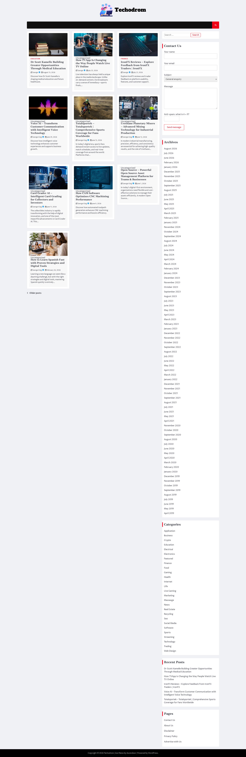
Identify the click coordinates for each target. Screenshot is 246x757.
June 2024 (169, 250)
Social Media (170, 623)
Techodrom (109, 753)
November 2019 (172, 481)
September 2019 (172, 490)
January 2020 (170, 471)
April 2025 (169, 208)
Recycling (168, 614)
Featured (168, 558)
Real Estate (169, 609)
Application (169, 531)
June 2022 (169, 361)
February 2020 (171, 467)
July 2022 (168, 356)
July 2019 (168, 499)
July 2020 (168, 444)
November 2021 (172, 388)
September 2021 (172, 398)
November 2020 (172, 425)
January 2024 (170, 273)
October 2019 (171, 485)
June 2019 (169, 504)
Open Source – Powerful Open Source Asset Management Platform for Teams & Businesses (137, 174)
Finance (124, 58)
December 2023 (172, 278)
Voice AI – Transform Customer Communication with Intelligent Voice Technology (47, 128)
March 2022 (170, 374)
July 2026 (168, 153)
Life (166, 586)
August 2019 (170, 494)
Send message (174, 127)
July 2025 (168, 194)
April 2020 (169, 458)
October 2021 (171, 393)
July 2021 (168, 407)
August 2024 (170, 241)
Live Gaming (170, 591)
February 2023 (171, 324)
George (35, 72)
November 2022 (172, 338)
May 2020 (169, 453)
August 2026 (170, 148)
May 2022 (169, 365)
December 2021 (172, 384)
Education (35, 58)
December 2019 (172, 476)
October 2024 (171, 231)
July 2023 (168, 301)
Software (168, 627)
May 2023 (169, 310)
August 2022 (170, 351)
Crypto (167, 540)
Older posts (35, 293)
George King (37, 137)
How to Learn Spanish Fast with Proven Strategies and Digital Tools (48, 263)
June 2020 (169, 448)
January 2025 (170, 222)
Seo (166, 618)
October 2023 (171, 287)
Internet (168, 581)
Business (168, 535)
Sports (167, 632)
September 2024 (172, 236)
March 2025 (170, 213)
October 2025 (171, 181)
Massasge (169, 600)
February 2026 (171, 162)
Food (166, 568)
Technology (169, 641)
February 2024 (171, 268)
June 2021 (169, 411)
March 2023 (170, 319)
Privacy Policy (170, 736)
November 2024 (172, 227)
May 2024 (169, 254)
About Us (168, 725)
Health (167, 577)
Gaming (168, 572)
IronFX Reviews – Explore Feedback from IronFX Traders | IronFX (137, 65)
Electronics (169, 554)
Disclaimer (169, 731)
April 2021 (169, 421)
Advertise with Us (173, 741)
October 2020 (171, 430)
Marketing (169, 595)
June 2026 (169, 158)
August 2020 (170, 439)
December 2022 (172, 333)
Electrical (168, 549)
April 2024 (169, 259)
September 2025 (172, 185)
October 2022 (171, 342)
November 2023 (172, 282)
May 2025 (169, 204)
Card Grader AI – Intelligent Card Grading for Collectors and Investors (46, 198)
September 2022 (172, 347)
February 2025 (171, 218)
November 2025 (172, 176)
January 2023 (170, 328)
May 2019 (169, 508)
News (167, 604)
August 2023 (170, 296)
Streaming (169, 637)
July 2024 (168, 245)
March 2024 (170, 264)
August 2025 (170, 190)
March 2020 (170, 462)
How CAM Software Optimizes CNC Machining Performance (92, 196)
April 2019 (169, 513)
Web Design (170, 651)
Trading (167, 646)
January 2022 (170, 379)
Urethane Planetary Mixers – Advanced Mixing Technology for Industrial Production (138, 128)
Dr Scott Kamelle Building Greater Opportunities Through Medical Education (48, 65)
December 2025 (172, 171)
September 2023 (172, 291)
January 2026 (170, 167)
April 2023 (169, 314)
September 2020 (172, 434)
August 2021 (170, 402)
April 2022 (169, 370)
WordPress (153, 753)
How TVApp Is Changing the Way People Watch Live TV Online (93, 63)
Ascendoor (131, 753)
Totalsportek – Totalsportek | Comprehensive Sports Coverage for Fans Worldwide (90, 130)
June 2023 (169, 305)
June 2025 (169, 199)
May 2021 (169, 416)
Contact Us (169, 720)
